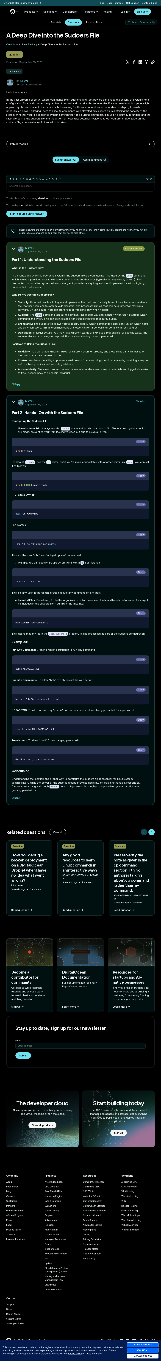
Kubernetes (51, 1220)
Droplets (49, 1215)
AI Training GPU (129, 1182)
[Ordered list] (46, 178)
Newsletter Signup (92, 1225)
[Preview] (147, 178)
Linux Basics (28, 44)
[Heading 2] (36, 178)
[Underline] (17, 178)
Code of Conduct (92, 1253)
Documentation (91, 1244)
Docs (109, 3)
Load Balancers (53, 1234)
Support (10, 1304)
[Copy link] (153, 62)
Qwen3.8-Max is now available (21, 3)
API (46, 1258)
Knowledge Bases (54, 1182)
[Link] (23, 178)
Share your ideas (15, 1323)
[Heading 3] (40, 178)
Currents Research (92, 1201)
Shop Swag (89, 1258)
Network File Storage (56, 1253)
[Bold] (10, 178)
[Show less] (148, 248)
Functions (50, 1225)
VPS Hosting (127, 1191)
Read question (20, 910)
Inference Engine (53, 1196)
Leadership (12, 1186)
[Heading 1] (33, 178)
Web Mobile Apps (130, 1215)
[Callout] (53, 178)
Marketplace (89, 1229)
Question (14, 54)
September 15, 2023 (36, 251)
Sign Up (16, 1006)
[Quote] (50, 178)
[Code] (59, 178)
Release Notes (90, 1249)
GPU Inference (129, 1186)
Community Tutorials (93, 1182)
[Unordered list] (43, 178)
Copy (141, 441)
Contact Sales (149, 3)
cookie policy (75, 1353)
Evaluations (50, 1205)
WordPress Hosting (131, 1220)
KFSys (24, 80)
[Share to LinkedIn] (140, 62)
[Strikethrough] (20, 178)
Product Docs (94, 22)
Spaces (49, 1244)
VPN (123, 1201)
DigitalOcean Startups (94, 1205)
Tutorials (56, 22)
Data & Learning (53, 1201)
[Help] (151, 178)
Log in (124, 11)
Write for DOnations (93, 1196)
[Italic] (13, 178)
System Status (13, 1318)
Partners (10, 1205)
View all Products (54, 1289)
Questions (73, 22)
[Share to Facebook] (134, 62)
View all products (42, 1125)
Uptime (48, 1263)
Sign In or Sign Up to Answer (27, 213)
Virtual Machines (129, 1225)
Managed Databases (55, 1239)
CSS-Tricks (88, 1191)
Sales (9, 1309)
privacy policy (79, 1347)
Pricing (86, 1234)
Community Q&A (91, 1186)
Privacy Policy (13, 1229)
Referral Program (15, 1210)
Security (10, 1234)
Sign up (141, 11)
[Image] (26, 178)
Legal (9, 1225)
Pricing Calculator (92, 1239)
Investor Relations (15, 1239)
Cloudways (50, 1284)
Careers (119, 3)
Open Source (90, 1220)
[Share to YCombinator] (146, 62)
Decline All (142, 1350)
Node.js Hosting (129, 1210)
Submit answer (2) (66, 159)
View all (57, 832)
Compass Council (92, 1215)
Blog (102, 3)
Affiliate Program (14, 1215)
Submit (23, 1055)
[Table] (56, 178)
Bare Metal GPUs (53, 1191)
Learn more (69, 1006)
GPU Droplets (52, 1186)
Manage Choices (143, 1356)
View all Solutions (130, 1229)
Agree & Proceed (142, 1345)
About (9, 1182)
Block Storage (52, 1249)
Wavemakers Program (94, 1210)
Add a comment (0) (94, 159)
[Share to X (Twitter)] (128, 62)
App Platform (51, 1229)
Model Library (52, 1210)
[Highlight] (30, 178)
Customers (11, 1201)
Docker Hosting (129, 1205)
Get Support (132, 3)
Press (9, 1220)
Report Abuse (13, 1314)
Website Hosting (129, 1196)
